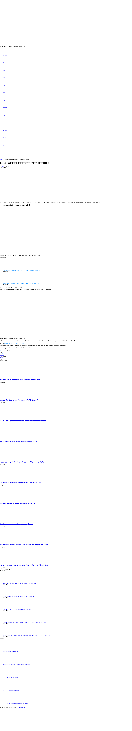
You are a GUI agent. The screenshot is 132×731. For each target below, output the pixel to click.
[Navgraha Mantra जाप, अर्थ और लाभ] (10, 676)
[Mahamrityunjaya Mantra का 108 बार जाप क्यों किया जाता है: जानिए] (10, 663)
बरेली (1, 350)
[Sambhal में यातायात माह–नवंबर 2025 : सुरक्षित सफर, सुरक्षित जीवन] (13, 521)
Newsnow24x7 (22, 707)
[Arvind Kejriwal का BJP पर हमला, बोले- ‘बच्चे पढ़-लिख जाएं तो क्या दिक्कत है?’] (10, 595)
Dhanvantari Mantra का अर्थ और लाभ (10, 651)
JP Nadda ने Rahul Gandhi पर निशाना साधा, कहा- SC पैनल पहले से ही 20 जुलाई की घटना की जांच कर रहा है (24, 622)
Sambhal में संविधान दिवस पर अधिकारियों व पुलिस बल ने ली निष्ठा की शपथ (17, 503)
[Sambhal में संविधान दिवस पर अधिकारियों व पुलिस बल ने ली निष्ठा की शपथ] (13, 500)
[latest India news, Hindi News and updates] (9, 15)
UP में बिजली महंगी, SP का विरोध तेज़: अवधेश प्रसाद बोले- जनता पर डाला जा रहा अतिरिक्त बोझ (21, 270)
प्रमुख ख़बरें (5, 55)
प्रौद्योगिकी (5, 130)
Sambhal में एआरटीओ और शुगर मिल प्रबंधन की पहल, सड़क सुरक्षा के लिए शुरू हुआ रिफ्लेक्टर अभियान (24, 544)
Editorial (2, 166)
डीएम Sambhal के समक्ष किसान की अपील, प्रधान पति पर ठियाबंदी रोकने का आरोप (19, 441)
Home (1, 159)
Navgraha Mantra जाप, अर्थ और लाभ (10, 677)
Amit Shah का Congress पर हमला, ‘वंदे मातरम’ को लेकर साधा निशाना (17, 609)
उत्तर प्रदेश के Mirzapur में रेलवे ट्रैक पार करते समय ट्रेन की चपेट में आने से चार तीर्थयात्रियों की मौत (24, 565)
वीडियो (4, 145)
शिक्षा (4, 100)
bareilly (1, 353)
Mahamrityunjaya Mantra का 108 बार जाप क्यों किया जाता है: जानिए (16, 664)
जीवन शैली (5, 107)
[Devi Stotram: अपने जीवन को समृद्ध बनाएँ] (10, 689)
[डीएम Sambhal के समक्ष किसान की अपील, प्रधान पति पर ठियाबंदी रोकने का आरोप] (13, 438)
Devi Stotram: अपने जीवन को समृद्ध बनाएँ (11, 690)
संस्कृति (4, 115)
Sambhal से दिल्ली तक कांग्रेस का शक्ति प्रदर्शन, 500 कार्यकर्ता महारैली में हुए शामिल (20, 379)
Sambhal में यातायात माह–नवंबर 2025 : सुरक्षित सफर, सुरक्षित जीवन (16, 524)
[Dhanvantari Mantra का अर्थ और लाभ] (10, 650)
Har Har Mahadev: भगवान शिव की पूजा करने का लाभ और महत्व (15, 703)
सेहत (4, 77)
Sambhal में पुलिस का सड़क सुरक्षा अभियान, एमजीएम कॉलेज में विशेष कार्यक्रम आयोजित (20, 482)
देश (3, 62)
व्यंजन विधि (5, 137)
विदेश (4, 70)
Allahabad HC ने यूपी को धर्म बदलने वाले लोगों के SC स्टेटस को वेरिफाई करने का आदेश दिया (22, 462)
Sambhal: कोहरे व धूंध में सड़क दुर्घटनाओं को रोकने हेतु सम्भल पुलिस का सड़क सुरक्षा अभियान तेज (23, 420)
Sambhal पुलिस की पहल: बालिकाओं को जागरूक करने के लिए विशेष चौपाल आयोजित (19, 400)
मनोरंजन (4, 85)
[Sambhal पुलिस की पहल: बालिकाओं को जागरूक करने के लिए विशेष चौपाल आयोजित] (13, 397)
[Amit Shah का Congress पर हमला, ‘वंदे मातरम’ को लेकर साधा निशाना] (10, 608)
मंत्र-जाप (4, 122)
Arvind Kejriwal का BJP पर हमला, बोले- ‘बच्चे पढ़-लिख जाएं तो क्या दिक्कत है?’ (19, 596)
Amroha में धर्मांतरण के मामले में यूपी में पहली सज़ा (14, 343)
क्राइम (4, 92)
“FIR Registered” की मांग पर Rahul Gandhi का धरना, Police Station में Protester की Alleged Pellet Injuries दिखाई (26, 635)
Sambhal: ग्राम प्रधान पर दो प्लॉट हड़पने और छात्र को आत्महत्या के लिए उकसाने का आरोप (21, 283)
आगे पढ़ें (1, 357)
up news (5, 353)
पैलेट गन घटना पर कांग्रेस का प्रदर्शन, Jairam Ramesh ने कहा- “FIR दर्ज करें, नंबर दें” (20, 583)
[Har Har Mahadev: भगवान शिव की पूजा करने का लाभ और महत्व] (10, 702)
